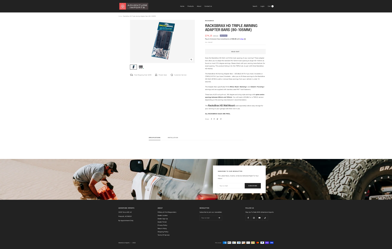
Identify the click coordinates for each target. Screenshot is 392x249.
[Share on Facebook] (211, 119)
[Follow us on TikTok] (265, 218)
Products (191, 6)
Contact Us (208, 6)
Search (255, 6)
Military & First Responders (167, 212)
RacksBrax (209, 20)
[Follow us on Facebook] (248, 218)
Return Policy (162, 228)
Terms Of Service (163, 235)
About (199, 6)
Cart (270, 6)
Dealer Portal (162, 222)
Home (182, 6)
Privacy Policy (162, 225)
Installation (173, 137)
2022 (134, 242)
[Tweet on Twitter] (217, 119)
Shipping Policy (163, 232)
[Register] (219, 217)
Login (262, 6)
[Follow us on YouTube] (259, 218)
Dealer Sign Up (163, 218)
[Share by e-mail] (220, 119)
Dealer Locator (163, 215)
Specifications (154, 137)
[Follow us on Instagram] (254, 218)
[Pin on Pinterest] (214, 119)
